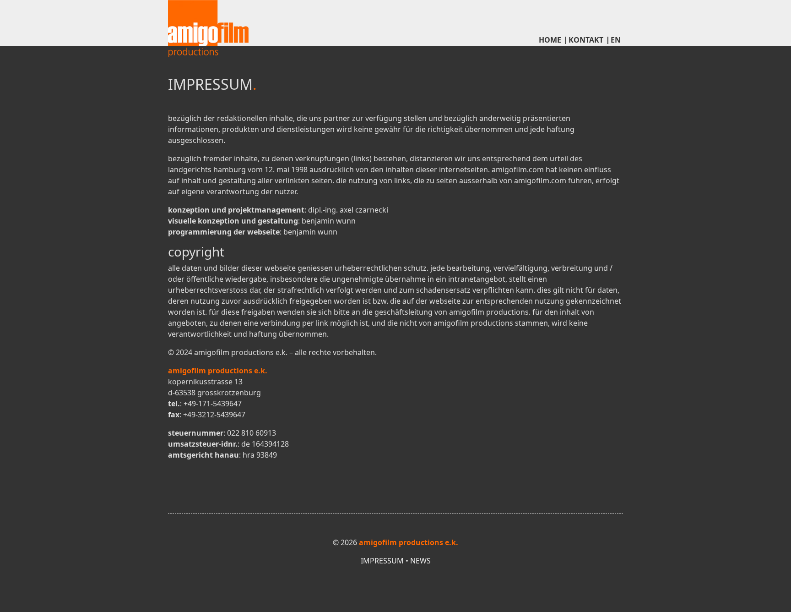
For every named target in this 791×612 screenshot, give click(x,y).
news (420, 561)
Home (550, 40)
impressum (382, 561)
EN (616, 40)
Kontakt (586, 40)
